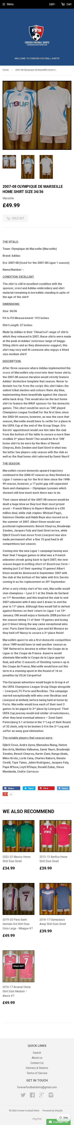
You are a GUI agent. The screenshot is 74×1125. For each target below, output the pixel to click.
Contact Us (37, 1063)
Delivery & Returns (37, 1068)
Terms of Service (37, 1073)
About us (37, 1057)
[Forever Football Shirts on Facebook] (32, 1096)
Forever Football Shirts (28, 1110)
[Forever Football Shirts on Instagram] (51, 1096)
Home (6, 70)
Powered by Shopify (52, 1110)
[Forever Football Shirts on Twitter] (23, 1096)
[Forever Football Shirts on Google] (41, 1096)
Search (37, 1052)
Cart (68, 4)
